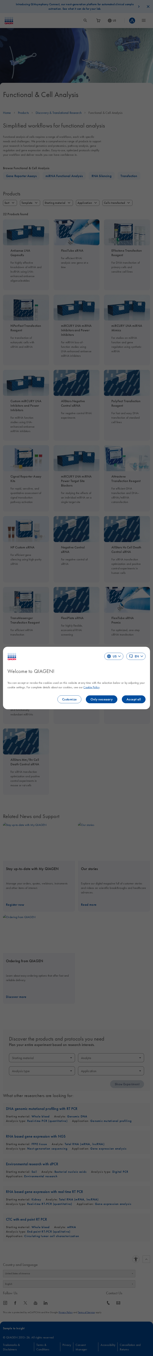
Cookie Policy (91, 687)
